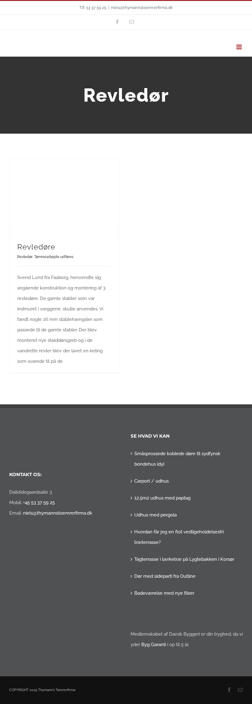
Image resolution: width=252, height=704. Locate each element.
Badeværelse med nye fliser (164, 593)
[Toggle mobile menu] (239, 47)
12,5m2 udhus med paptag (162, 498)
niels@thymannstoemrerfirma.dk (142, 7)
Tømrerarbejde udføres (53, 257)
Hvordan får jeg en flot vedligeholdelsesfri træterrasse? (179, 537)
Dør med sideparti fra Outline (164, 576)
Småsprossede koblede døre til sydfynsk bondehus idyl (177, 459)
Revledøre (36, 246)
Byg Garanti (153, 644)
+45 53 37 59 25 (39, 502)
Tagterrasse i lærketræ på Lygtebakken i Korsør (184, 559)
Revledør (24, 257)
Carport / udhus (151, 481)
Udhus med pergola (155, 515)
